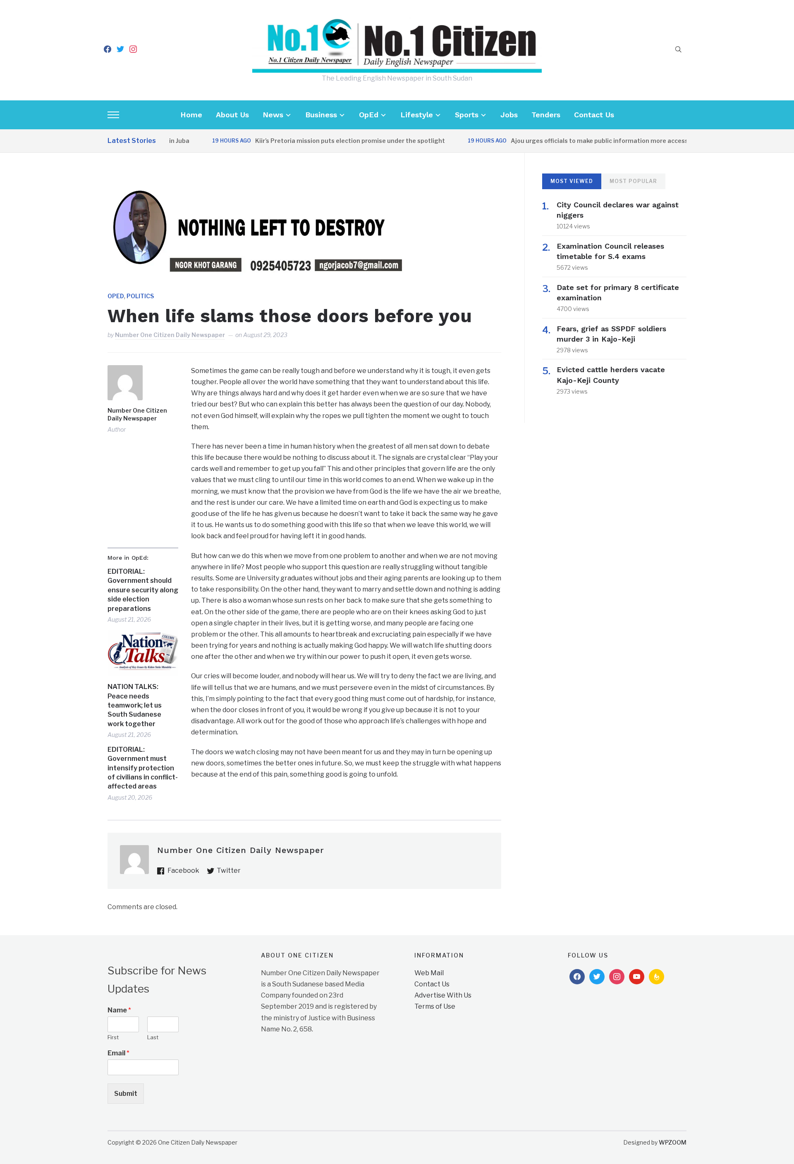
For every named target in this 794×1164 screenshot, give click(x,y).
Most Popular (633, 181)
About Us (232, 114)
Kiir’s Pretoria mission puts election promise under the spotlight (330, 140)
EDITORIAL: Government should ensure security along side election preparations (143, 590)
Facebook (183, 870)
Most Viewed (571, 181)
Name (119, 1010)
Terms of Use (434, 1006)
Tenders (545, 114)
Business (321, 114)
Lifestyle (416, 114)
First (113, 1037)
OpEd (368, 114)
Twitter (229, 870)
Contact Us (594, 114)
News (273, 114)
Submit (125, 1093)
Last (152, 1037)
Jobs (509, 114)
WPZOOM (672, 1142)
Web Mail (429, 973)
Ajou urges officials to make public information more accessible (584, 140)
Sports (466, 114)
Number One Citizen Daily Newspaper (170, 334)
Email (118, 1053)
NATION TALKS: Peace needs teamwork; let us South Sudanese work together (135, 705)
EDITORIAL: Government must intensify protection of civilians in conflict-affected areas (143, 768)
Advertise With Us (442, 995)
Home (191, 114)
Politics (140, 295)
